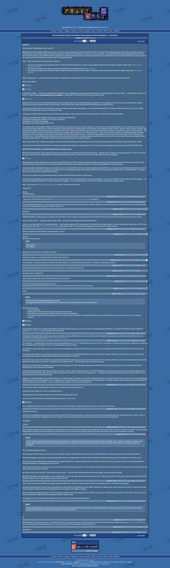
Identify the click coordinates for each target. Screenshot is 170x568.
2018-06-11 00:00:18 (124, 197)
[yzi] (147, 434)
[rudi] (147, 255)
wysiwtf (142, 214)
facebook (110, 562)
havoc (143, 288)
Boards (87, 31)
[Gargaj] (147, 209)
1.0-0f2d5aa (49, 562)
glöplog (92, 38)
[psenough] (147, 260)
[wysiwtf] (147, 214)
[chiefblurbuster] (147, 197)
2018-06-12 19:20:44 (129, 532)
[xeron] (147, 234)
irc (132, 562)
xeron (143, 234)
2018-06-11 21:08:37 (124, 427)
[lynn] (147, 281)
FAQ (110, 31)
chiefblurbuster (140, 197)
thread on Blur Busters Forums (47, 185)
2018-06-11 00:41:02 (130, 214)
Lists (93, 31)
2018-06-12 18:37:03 (130, 527)
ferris (143, 520)
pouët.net (40, 562)
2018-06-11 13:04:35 (130, 271)
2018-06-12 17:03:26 (131, 520)
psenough (141, 260)
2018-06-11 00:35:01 (130, 209)
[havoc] (147, 288)
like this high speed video (50, 226)
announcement (33, 331)
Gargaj (142, 209)
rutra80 (142, 271)
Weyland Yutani (139, 276)
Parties (73, 31)
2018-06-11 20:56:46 (124, 409)
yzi (144, 434)
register (95, 551)
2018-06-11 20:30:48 (124, 333)
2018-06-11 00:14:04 (124, 202)
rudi (144, 255)
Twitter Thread (89, 69)
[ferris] (147, 520)
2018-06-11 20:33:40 (124, 341)
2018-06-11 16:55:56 (129, 294)
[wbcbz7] (147, 265)
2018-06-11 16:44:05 (130, 288)
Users (80, 31)
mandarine (104, 27)
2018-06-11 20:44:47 (124, 385)
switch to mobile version (85, 560)
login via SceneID (89, 547)
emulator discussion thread (57, 338)
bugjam (74, 27)
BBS (105, 31)
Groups (66, 31)
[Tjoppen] (147, 294)
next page (141, 41)
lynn (143, 281)
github (107, 564)
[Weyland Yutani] (147, 276)
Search (99, 31)
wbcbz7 (142, 265)
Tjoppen (142, 294)
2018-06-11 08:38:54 (132, 255)
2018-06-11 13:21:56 (132, 281)
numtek (142, 532)
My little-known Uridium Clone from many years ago (71, 199)
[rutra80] (147, 271)
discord (124, 562)
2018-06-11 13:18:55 (123, 276)
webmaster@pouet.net (94, 564)
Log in (53, 31)
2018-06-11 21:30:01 (133, 434)
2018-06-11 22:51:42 (124, 501)
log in (88, 551)
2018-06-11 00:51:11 (124, 229)
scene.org (84, 562)
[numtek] (147, 532)
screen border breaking (136, 522)
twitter (101, 562)
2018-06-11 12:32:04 (129, 265)
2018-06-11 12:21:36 (127, 260)
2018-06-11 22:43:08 (124, 481)
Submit (116, 31)
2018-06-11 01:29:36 (131, 234)
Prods (60, 31)
